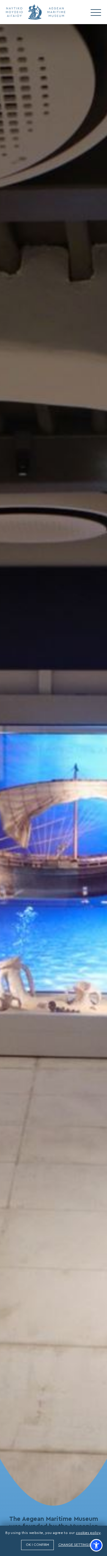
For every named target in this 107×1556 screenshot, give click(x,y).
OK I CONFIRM (37, 1544)
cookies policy (88, 1533)
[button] (96, 1545)
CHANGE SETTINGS (74, 1544)
